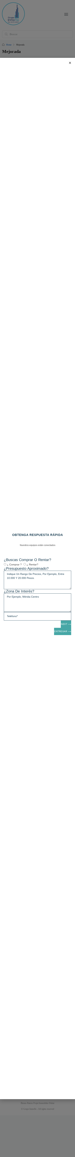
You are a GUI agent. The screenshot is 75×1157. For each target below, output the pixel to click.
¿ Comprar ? (14, 564)
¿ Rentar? (32, 564)
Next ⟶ (66, 624)
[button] (70, 62)
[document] (37, 578)
